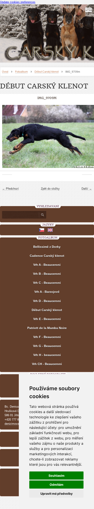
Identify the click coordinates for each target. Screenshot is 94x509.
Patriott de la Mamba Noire (47, 328)
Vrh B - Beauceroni (47, 273)
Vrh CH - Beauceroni (47, 364)
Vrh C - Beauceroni (47, 282)
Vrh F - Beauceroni (47, 337)
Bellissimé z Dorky (47, 246)
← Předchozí (10, 188)
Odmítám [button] (56, 484)
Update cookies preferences (17, 2)
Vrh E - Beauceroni (47, 319)
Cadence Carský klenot (47, 255)
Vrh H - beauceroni (47, 355)
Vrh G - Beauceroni (47, 346)
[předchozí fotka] (7, 138)
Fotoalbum (21, 71)
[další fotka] (87, 138)
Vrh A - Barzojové (46, 291)
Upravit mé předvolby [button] (56, 493)
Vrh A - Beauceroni (47, 264)
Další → (87, 188)
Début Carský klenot (47, 71)
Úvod (5, 71)
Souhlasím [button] (56, 475)
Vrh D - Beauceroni (47, 301)
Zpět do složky (50, 188)
